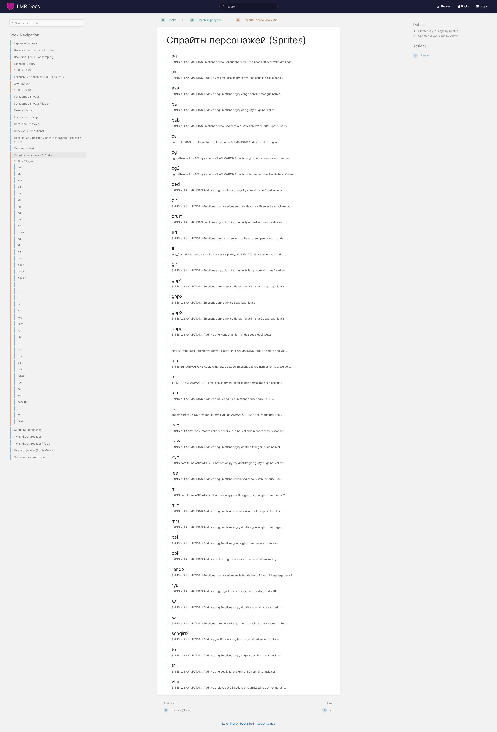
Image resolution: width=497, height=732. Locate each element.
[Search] (223, 6)
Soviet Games (266, 723)
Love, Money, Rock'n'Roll (238, 723)
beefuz (453, 31)
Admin (454, 35)
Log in (484, 6)
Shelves (445, 6)
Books (465, 6)
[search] (248, 6)
